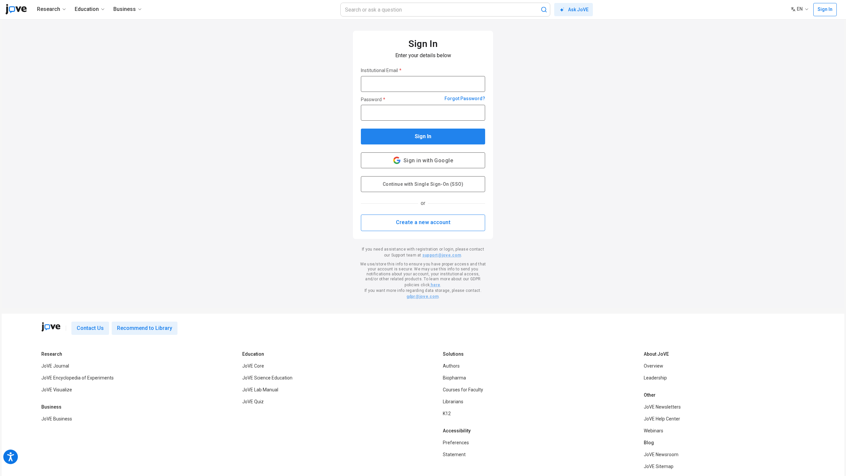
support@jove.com (441, 255)
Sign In (423, 136)
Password (373, 99)
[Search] (544, 9)
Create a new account (423, 222)
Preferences (456, 442)
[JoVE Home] (16, 9)
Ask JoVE (578, 9)
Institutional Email (381, 70)
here (435, 285)
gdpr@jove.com (422, 296)
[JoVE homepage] (50, 327)
